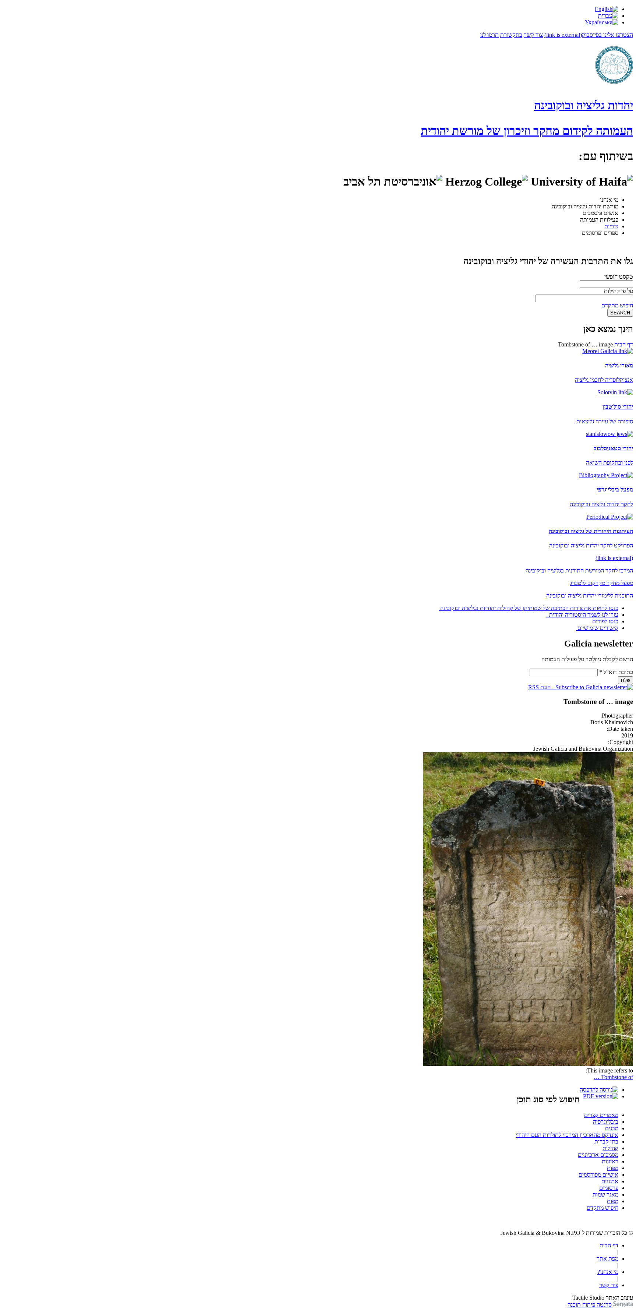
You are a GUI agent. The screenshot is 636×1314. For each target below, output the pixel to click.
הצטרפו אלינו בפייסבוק (588, 35)
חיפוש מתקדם (617, 305)
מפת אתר (607, 1258)
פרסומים (608, 1188)
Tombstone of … (613, 1077)
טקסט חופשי (618, 277)
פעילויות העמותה (599, 219)
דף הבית (623, 344)
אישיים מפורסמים (598, 1175)
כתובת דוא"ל (616, 672)
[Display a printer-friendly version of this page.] (599, 1089)
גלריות (611, 226)
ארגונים (609, 1181)
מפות (612, 1168)
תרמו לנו (489, 35)
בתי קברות (606, 1141)
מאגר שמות (605, 1194)
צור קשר (533, 35)
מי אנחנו (609, 200)
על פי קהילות (618, 291)
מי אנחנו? (607, 1272)
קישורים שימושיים (597, 628)
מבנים (611, 1128)
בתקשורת (511, 35)
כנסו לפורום (605, 621)
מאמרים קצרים (601, 1115)
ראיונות (610, 1161)
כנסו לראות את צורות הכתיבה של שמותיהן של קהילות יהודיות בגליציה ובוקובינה (529, 608)
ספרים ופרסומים (600, 233)
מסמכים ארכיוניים (598, 1155)
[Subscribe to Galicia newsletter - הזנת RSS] (580, 687)
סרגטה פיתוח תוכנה (590, 1304)
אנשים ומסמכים (600, 213)
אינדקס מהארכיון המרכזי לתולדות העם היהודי (567, 1135)
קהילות (610, 1148)
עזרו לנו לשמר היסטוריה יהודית (583, 615)
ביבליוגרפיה (605, 1122)
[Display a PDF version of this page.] (600, 1096)
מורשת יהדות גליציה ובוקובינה (585, 206)
